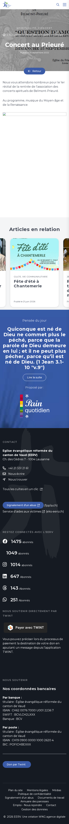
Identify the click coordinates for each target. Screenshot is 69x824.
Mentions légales (37, 790)
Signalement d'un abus (21, 505)
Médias (56, 790)
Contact (51, 805)
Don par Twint (17, 764)
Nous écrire (16, 474)
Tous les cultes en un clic (21, 489)
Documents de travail (51, 797)
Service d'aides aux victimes (22, 511)
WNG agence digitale (52, 816)
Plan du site (15, 790)
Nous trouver (17, 479)
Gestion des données (34, 809)
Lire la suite (34, 377)
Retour (36, 71)
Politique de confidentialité (34, 794)
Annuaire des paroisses (35, 801)
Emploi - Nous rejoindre (27, 805)
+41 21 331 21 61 (18, 468)
